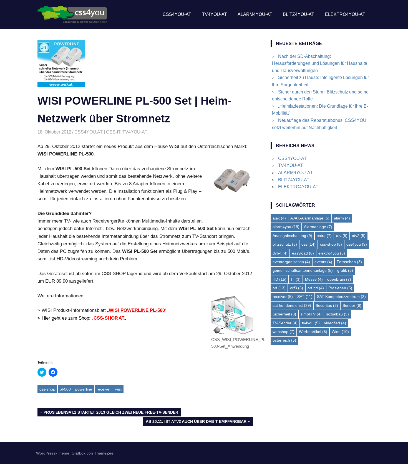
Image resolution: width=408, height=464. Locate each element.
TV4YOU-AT (214, 14)
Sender (351, 305)
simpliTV (311, 314)
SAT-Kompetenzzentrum (341, 296)
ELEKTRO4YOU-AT (345, 14)
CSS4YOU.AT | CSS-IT (97, 132)
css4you (356, 244)
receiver (104, 389)
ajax (279, 218)
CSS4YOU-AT (177, 14)
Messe (314, 279)
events (323, 262)
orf (279, 288)
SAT (305, 296)
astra (324, 235)
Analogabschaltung (292, 235)
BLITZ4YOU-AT (298, 14)
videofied (335, 323)
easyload (303, 253)
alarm (342, 218)
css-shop (47, 389)
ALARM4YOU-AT (255, 14)
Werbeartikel (313, 331)
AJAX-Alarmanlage (309, 218)
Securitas (327, 305)
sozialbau (337, 314)
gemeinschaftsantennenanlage (303, 270)
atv (341, 235)
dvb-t (280, 253)
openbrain (339, 279)
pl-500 (65, 389)
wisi (118, 389)
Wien (340, 331)
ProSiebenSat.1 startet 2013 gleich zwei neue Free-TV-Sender (110, 413)
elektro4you (331, 253)
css (308, 244)
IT (296, 279)
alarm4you (286, 226)
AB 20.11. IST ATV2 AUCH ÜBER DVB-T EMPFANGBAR (195, 422)
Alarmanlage (318, 226)
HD (279, 279)
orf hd (316, 288)
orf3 (296, 288)
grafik (345, 270)
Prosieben (340, 288)
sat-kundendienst (292, 305)
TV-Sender (285, 323)
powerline (83, 389)
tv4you (311, 323)
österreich (284, 340)
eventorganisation (291, 262)
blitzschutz (285, 244)
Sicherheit (284, 314)
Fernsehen (349, 262)
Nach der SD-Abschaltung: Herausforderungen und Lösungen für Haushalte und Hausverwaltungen (319, 63)
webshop (283, 331)
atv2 (359, 235)
